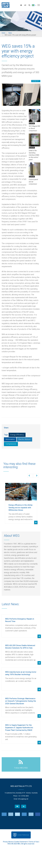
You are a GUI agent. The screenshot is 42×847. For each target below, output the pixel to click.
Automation (10, 439)
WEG (5, 5)
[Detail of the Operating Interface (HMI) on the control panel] (34, 140)
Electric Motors (24, 439)
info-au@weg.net (23, 799)
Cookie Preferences (23, 835)
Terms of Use (33, 842)
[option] (21, 501)
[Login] (21, 5)
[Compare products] (25, 5)
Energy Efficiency (17, 435)
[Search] (29, 5)
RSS (9, 844)
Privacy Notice (8, 842)
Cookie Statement (21, 842)
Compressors (11, 444)
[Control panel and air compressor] (34, 169)
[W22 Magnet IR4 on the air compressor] (34, 115)
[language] (34, 5)
